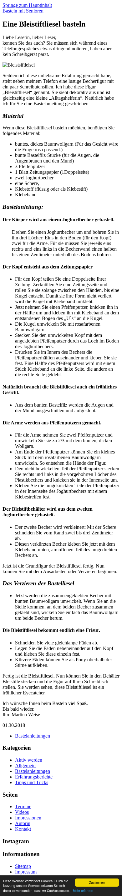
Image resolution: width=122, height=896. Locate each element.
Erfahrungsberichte (34, 776)
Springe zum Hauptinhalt (27, 5)
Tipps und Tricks (31, 782)
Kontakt (23, 829)
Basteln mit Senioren (23, 10)
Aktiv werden (28, 760)
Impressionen (28, 817)
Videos (22, 812)
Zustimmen (97, 882)
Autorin (22, 823)
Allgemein (25, 765)
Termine (23, 806)
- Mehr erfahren (82, 890)
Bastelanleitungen (32, 735)
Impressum (26, 871)
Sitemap (23, 866)
